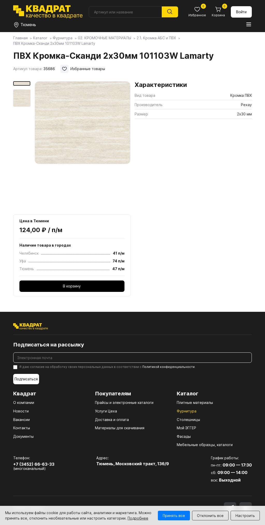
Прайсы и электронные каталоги (124, 402)
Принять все (174, 515)
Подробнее (138, 518)
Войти (241, 12)
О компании (23, 402)
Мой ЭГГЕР (186, 428)
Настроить (245, 515)
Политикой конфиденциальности (168, 367)
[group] (83, 146)
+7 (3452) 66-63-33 (33, 464)
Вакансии (21, 419)
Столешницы (188, 419)
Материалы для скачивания (119, 428)
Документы (23, 436)
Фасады (184, 436)
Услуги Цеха (106, 411)
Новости (21, 411)
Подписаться (26, 379)
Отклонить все (210, 515)
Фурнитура (186, 411)
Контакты (21, 428)
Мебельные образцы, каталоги (205, 444)
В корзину (72, 286)
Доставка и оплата (112, 419)
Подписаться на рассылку (48, 345)
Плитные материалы (195, 402)
